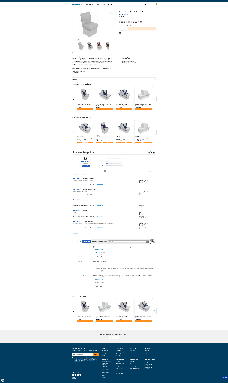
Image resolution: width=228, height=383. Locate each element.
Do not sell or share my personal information (106, 370)
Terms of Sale (104, 375)
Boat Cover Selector (120, 366)
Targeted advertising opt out (106, 373)
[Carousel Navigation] (101, 40)
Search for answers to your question (99, 241)
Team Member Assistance (135, 368)
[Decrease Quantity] (119, 28)
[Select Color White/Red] (136, 22)
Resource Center (119, 373)
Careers (131, 364)
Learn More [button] (131, 33)
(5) (127, 14)
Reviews (117, 364)
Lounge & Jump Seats (91, 8)
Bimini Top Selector (120, 368)
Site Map (103, 355)
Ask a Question (86, 241)
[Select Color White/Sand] (139, 22)
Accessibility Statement (106, 361)
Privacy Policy (104, 366)
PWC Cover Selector (120, 370)
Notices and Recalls (120, 363)
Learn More (147, 362)
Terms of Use (104, 377)
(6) (81, 107)
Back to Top (75, 233)
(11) (101, 107)
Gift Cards (118, 361)
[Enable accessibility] (2, 380)
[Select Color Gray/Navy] (141, 22)
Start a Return (118, 355)
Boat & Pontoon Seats (76, 8)
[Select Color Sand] (129, 22)
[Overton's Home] (77, 4)
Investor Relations (133, 366)
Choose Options (85, 142)
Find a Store (148, 4)
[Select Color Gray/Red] (125, 22)
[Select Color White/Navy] (134, 22)
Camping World (148, 352)
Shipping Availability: (124, 23)
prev (73, 99)
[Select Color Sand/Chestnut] (127, 22)
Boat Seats (84, 8)
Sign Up (95, 354)
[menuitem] (89, 4)
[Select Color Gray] (120, 22)
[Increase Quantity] (126, 28)
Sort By (151, 243)
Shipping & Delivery (120, 352)
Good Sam (147, 350)
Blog (131, 363)
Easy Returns (118, 350)
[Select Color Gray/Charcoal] (122, 22)
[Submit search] (147, 241)
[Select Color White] (132, 22)
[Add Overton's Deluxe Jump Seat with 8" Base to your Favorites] (111, 13)
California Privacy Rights (106, 367)
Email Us (103, 352)
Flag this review (100, 184)
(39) (121, 107)
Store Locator (133, 350)
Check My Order (119, 353)
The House (147, 353)
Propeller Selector (119, 371)
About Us (132, 361)
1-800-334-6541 (105, 350)
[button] (89, 4)
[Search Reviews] (105, 171)
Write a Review (85, 165)
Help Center (104, 353)
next (155, 99)
